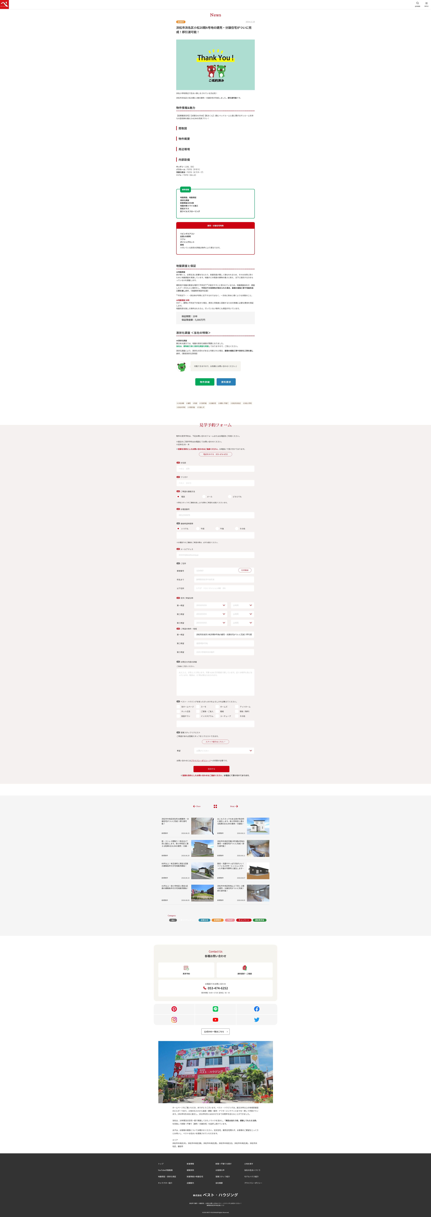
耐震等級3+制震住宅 (195, 1176)
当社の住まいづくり (252, 1170)
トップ (160, 1163)
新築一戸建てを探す (224, 1163)
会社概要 (219, 1183)
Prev (198, 806)
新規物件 (181, 22)
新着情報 (190, 1163)
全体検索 (417, 6)
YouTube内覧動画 (165, 1170)
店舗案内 (190, 1183)
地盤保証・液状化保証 (167, 1176)
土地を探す (248, 1163)
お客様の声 (220, 1170)
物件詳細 (205, 382)
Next (232, 806)
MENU (426, 6)
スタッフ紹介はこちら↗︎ (215, 742)
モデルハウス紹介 (251, 1176)
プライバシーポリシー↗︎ (201, 760)
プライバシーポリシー (253, 1183)
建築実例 (190, 1170)
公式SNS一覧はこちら (214, 1031)
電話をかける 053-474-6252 (215, 454)
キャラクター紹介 (165, 1183)
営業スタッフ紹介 (223, 1176)
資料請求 (226, 382)
